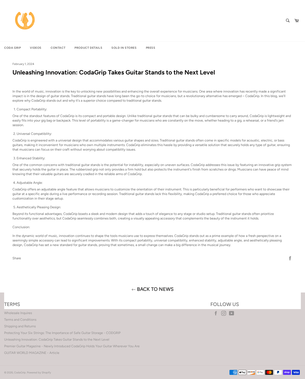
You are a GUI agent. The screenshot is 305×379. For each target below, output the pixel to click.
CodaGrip (20, 372)
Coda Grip (12, 48)
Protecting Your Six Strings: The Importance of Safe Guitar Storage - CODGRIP (62, 333)
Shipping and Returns (20, 326)
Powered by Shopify (39, 372)
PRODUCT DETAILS (88, 48)
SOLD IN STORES (124, 48)
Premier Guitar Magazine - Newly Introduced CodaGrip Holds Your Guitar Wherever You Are (72, 346)
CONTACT (58, 48)
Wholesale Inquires (18, 313)
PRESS (150, 48)
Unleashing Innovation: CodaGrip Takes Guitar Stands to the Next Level (56, 339)
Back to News (155, 289)
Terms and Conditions (20, 320)
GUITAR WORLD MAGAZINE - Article (31, 353)
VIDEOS (35, 48)
